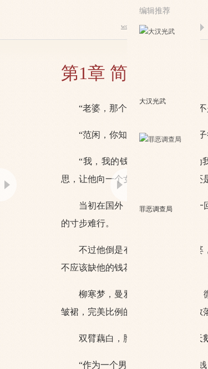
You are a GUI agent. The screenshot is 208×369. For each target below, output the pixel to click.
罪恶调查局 (156, 209)
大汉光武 (152, 101)
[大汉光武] (164, 60)
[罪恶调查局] (164, 167)
